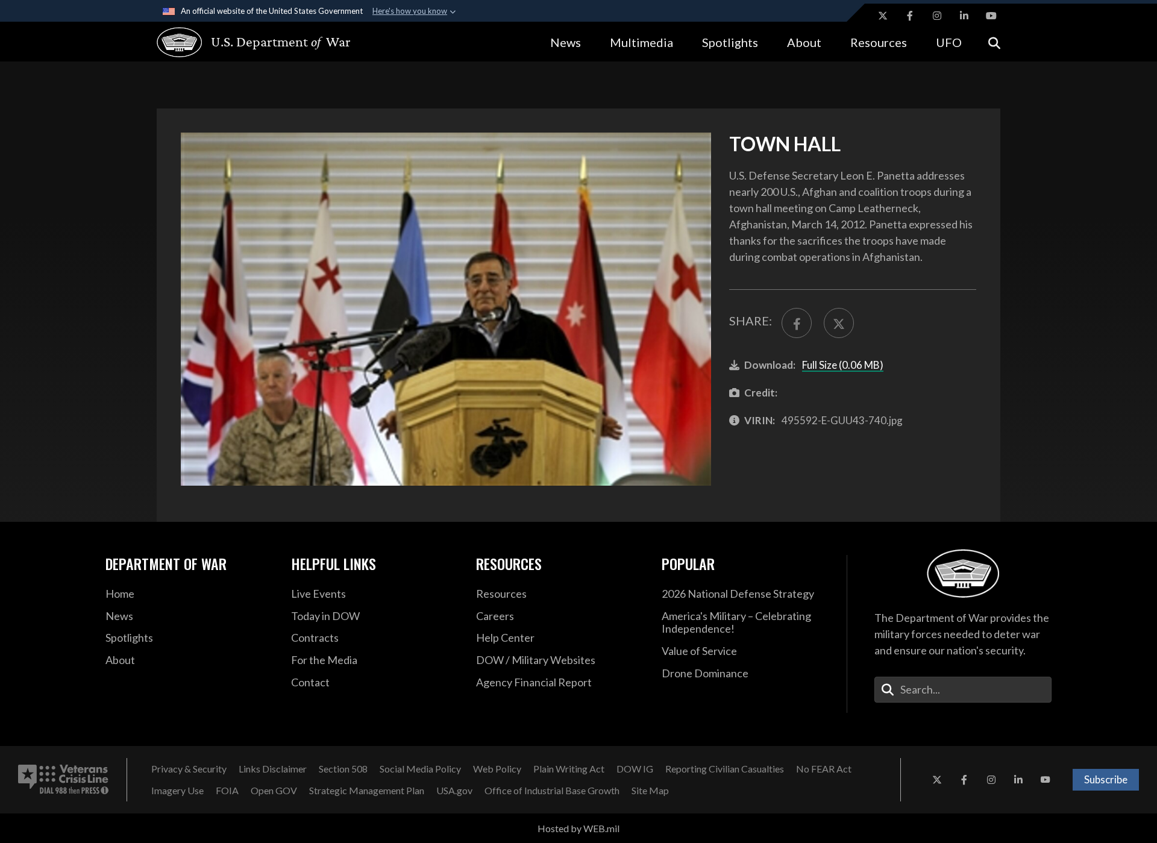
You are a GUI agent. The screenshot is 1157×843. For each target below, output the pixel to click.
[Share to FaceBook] (797, 323)
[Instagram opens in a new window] (937, 16)
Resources (878, 42)
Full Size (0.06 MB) (842, 365)
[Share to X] (839, 323)
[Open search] (994, 41)
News (565, 42)
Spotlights (730, 42)
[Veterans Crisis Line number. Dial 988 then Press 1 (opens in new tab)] (63, 780)
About (804, 42)
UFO (949, 42)
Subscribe (1105, 779)
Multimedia (641, 42)
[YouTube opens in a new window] (991, 16)
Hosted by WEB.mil (578, 828)
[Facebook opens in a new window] (910, 16)
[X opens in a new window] (883, 16)
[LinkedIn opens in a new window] (964, 16)
